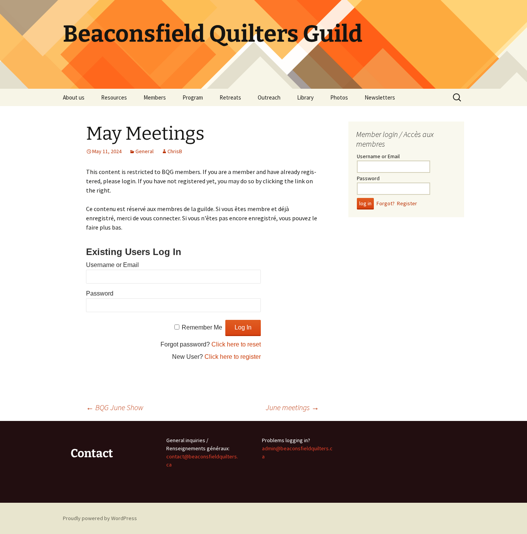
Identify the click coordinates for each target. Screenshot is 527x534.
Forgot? (386, 203)
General (144, 151)
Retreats (230, 97)
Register (407, 203)
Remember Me (202, 327)
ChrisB (174, 151)
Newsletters (380, 97)
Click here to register (232, 356)
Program (192, 97)
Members (155, 97)
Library (305, 97)
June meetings (292, 407)
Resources (114, 97)
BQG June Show (115, 407)
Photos (339, 97)
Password (99, 293)
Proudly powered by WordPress (100, 518)
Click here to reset (236, 344)
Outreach (269, 97)
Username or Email (112, 265)
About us (73, 97)
